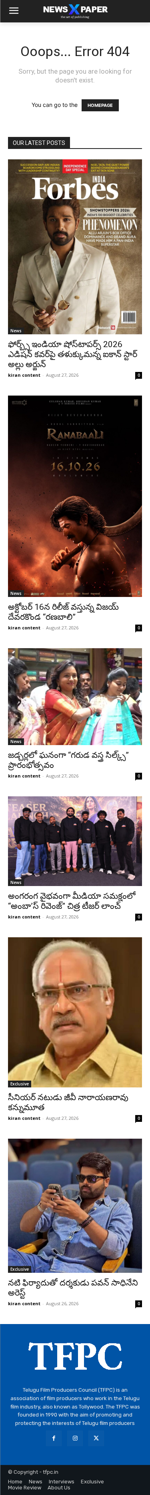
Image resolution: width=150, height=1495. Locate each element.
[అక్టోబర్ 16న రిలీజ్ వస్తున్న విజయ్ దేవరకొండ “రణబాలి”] (75, 496)
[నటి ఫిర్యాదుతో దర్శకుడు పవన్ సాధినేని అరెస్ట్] (75, 1206)
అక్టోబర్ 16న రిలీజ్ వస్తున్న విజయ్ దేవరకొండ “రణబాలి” (63, 612)
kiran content (24, 375)
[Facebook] (54, 1438)
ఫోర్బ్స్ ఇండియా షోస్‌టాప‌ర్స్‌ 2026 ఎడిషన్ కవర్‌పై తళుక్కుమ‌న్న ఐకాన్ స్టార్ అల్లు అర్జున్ (72, 354)
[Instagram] (75, 1438)
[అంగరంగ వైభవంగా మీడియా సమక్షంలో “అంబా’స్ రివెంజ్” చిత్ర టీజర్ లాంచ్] (75, 841)
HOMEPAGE (100, 105)
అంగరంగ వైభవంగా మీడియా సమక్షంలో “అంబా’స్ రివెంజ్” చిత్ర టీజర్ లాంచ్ (72, 901)
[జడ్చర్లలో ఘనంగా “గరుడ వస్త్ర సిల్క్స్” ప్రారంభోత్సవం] (75, 696)
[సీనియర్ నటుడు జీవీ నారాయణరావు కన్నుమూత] (75, 1012)
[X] (96, 1438)
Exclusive (19, 1084)
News (16, 331)
